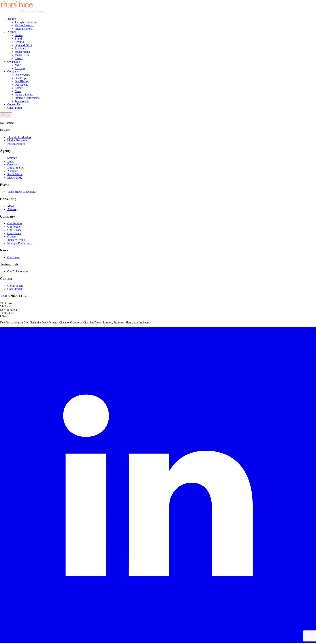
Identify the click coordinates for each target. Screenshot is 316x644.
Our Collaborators (17, 271)
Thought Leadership (26, 22)
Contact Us (13, 104)
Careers (19, 87)
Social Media (22, 51)
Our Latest (13, 257)
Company (13, 71)
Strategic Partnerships (27, 97)
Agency (11, 31)
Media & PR (22, 55)
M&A (18, 64)
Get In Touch (15, 285)
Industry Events (24, 94)
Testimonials (22, 101)
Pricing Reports (24, 28)
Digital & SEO (23, 45)
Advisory (20, 68)
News (18, 91)
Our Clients (21, 84)
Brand (18, 38)
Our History (22, 81)
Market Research (24, 25)
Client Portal (14, 107)
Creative (19, 41)
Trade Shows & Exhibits (21, 191)
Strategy (19, 35)
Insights (11, 18)
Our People (21, 78)
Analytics (20, 48)
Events (18, 58)
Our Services (22, 74)
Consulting (13, 61)
